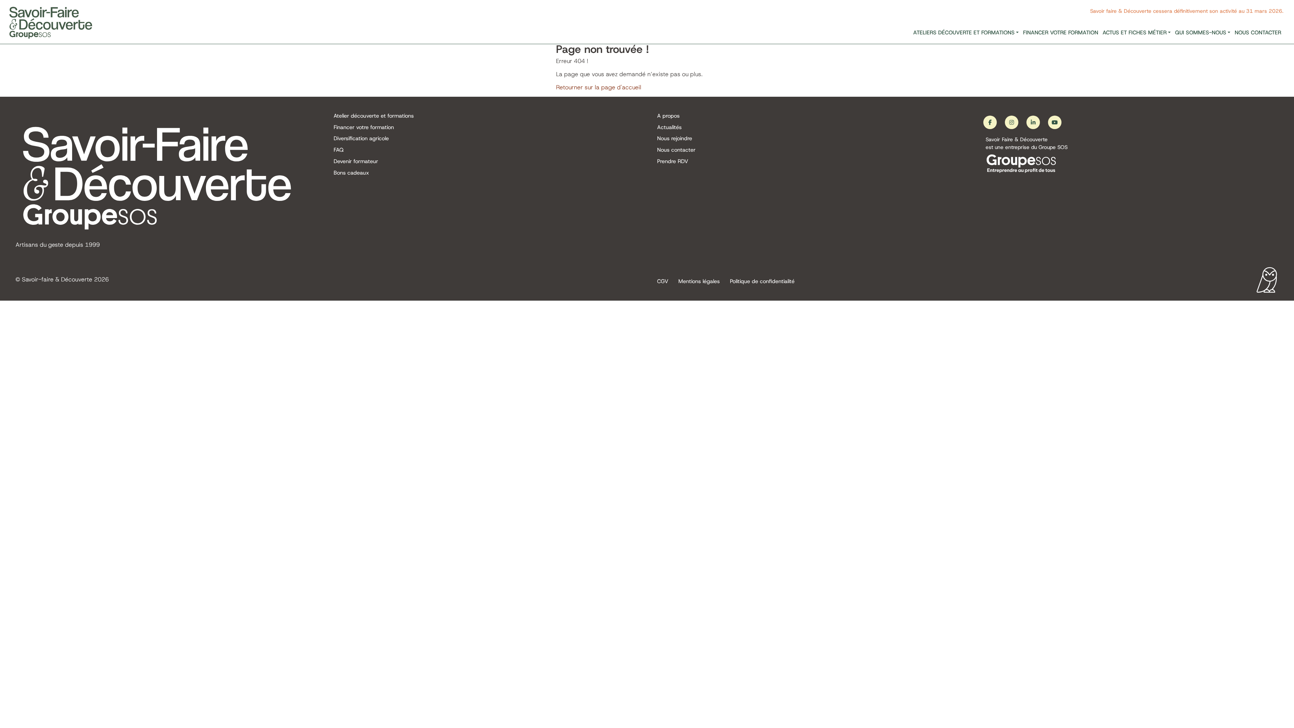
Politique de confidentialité (762, 281)
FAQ (339, 149)
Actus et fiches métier (1135, 32)
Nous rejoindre (674, 138)
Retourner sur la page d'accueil (598, 87)
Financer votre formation (1060, 32)
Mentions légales (699, 281)
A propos (668, 115)
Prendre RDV (672, 161)
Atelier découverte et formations (374, 115)
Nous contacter (1258, 32)
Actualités (669, 127)
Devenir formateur (356, 161)
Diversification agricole (361, 138)
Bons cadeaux (351, 172)
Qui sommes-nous (1200, 32)
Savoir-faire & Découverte (57, 279)
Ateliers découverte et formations (964, 32)
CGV (662, 281)
